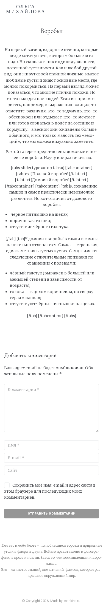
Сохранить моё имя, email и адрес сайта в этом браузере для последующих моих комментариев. (50, 491)
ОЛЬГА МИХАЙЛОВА (26, 9)
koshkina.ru (71, 601)
